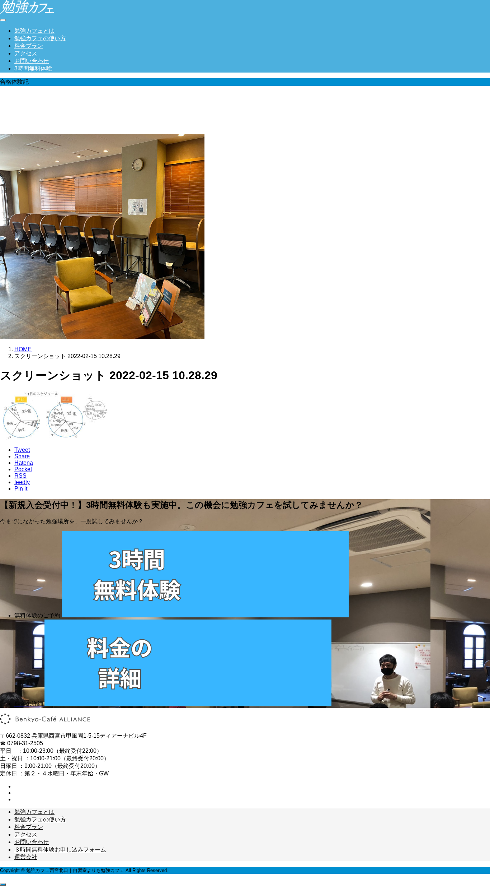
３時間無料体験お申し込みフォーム (60, 849)
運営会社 (25, 857)
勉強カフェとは (34, 31)
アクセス (25, 53)
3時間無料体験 (33, 68)
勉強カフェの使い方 (40, 38)
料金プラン (28, 46)
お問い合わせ (31, 61)
